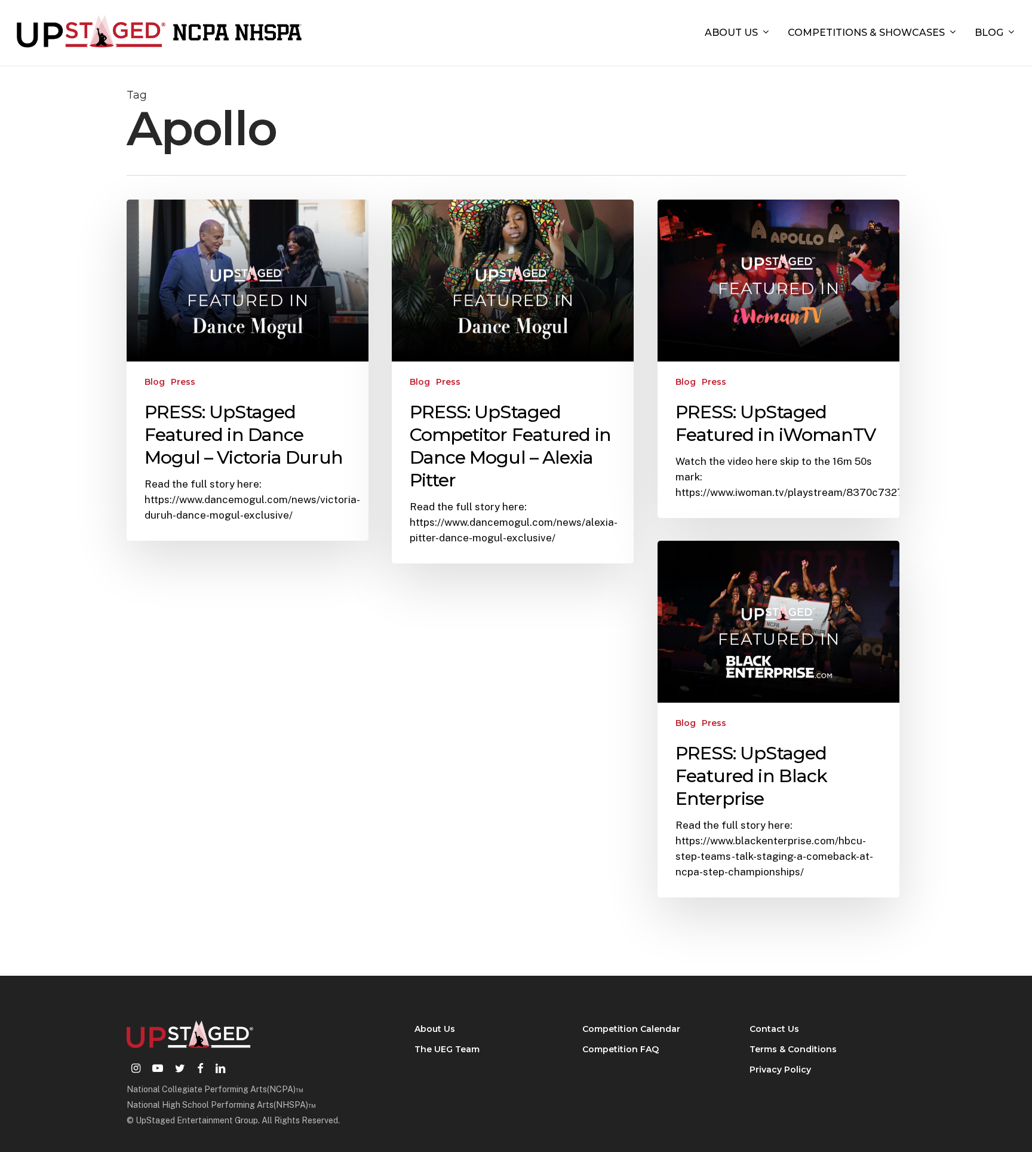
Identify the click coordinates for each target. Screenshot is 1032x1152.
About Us (434, 1029)
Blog (155, 381)
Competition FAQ (620, 1049)
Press (183, 381)
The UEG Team (447, 1049)
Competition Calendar (631, 1029)
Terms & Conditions (793, 1049)
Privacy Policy (780, 1069)
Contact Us (774, 1029)
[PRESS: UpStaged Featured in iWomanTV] (779, 359)
